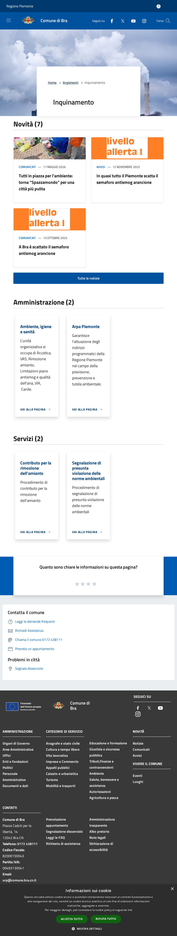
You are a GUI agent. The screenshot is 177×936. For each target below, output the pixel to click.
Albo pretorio (99, 831)
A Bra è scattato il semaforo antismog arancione (44, 250)
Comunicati (27, 167)
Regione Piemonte (19, 6)
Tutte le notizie (88, 278)
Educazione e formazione (108, 743)
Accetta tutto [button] (72, 919)
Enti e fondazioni (15, 761)
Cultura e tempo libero (63, 749)
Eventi (137, 775)
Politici (8, 767)
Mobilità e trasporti (60, 785)
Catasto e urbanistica (62, 773)
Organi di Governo (16, 743)
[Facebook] (110, 21)
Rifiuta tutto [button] (106, 919)
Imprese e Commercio (62, 761)
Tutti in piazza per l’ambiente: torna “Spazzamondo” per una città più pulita (46, 182)
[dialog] (88, 910)
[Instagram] (142, 21)
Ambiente (96, 773)
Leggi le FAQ (55, 837)
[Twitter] (121, 21)
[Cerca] (168, 20)
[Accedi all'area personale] (158, 6)
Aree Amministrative (18, 749)
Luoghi (138, 781)
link (130, 910)
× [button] (172, 889)
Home (52, 82)
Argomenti (70, 82)
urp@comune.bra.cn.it (19, 880)
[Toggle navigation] (8, 20)
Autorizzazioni (100, 791)
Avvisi (100, 167)
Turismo (52, 779)
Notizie (138, 743)
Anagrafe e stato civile (63, 743)
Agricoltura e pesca (103, 797)
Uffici (7, 755)
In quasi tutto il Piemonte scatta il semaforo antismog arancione (127, 179)
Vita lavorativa (57, 755)
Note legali (97, 837)
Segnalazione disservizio (64, 831)
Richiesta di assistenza (63, 843)
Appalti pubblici (58, 767)
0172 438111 (27, 843)
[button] (88, 928)
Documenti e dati (15, 785)
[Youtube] (131, 21)
